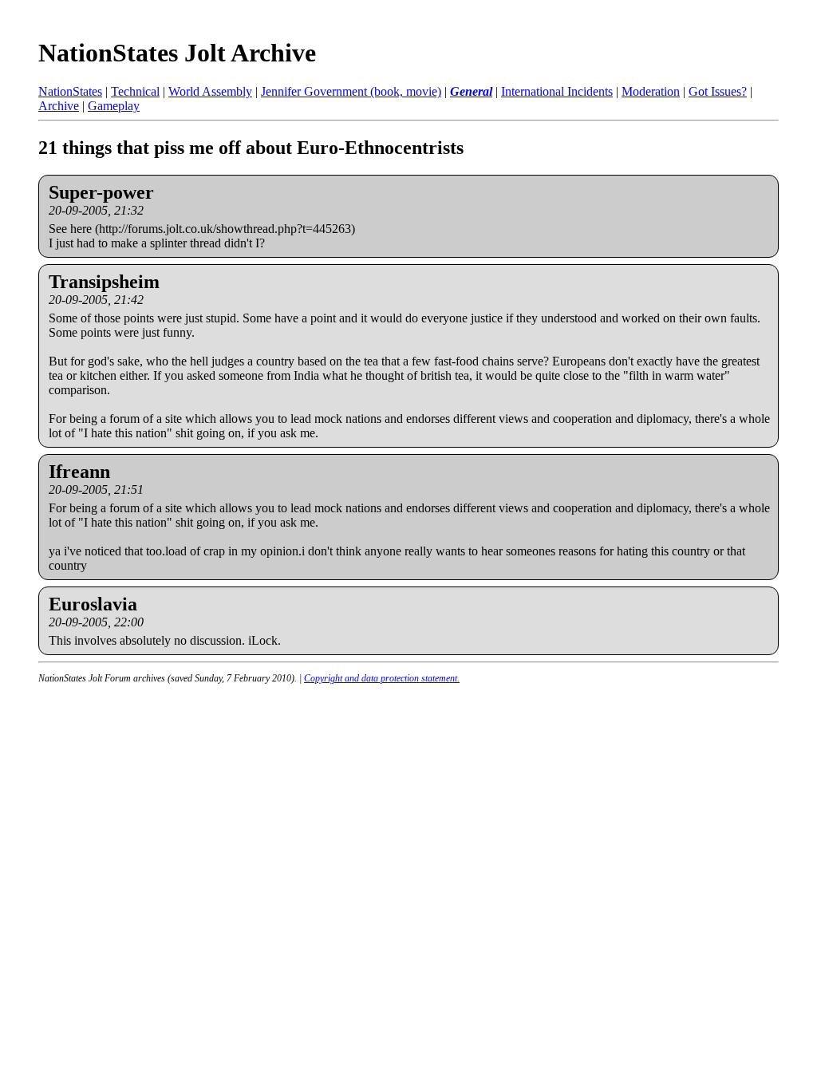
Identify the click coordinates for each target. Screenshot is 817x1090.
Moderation (651, 91)
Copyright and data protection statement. (382, 678)
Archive (58, 106)
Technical (135, 91)
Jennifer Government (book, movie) (351, 91)
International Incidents (557, 91)
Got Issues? (718, 91)
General (471, 91)
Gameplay (114, 106)
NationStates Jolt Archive (177, 52)
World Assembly (210, 91)
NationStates (70, 91)
